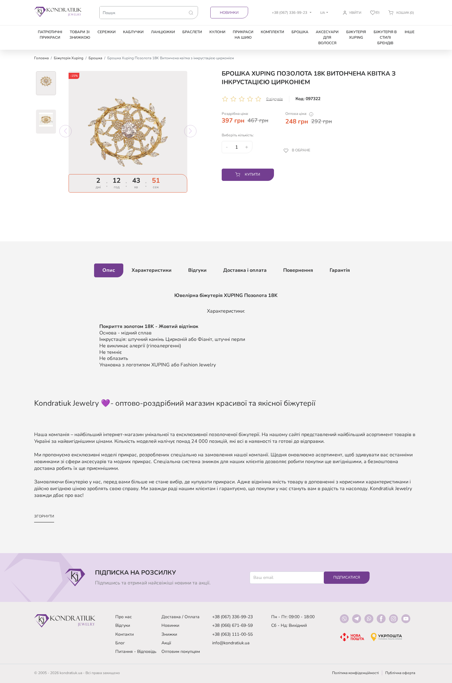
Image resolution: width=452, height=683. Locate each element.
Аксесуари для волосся (327, 37)
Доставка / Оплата (180, 617)
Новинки (229, 12)
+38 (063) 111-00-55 (232, 634)
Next (190, 131)
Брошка (299, 31)
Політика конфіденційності (355, 672)
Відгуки (122, 625)
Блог (120, 643)
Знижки (169, 634)
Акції (166, 643)
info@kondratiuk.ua (230, 643)
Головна (41, 58)
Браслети (192, 31)
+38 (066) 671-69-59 (232, 625)
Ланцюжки (163, 31)
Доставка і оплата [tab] (245, 270)
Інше (409, 31)
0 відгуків (274, 98)
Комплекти (272, 31)
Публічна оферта (400, 672)
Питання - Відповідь (136, 651)
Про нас (123, 617)
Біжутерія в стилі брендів (385, 37)
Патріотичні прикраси (50, 34)
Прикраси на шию (243, 34)
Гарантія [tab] (340, 270)
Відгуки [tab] (197, 270)
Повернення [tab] (298, 270)
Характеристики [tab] (152, 270)
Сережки (106, 31)
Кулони (217, 31)
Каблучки (133, 31)
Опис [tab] (108, 270)
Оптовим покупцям (180, 651)
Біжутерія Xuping (356, 34)
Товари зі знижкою (79, 34)
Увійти (355, 12)
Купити (252, 174)
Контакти (124, 634)
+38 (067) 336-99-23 (232, 617)
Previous (65, 131)
